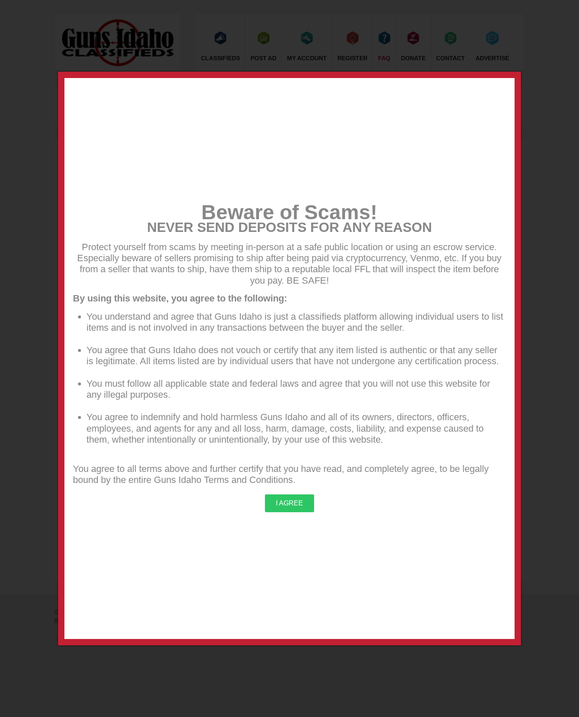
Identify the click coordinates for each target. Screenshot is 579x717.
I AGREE (289, 503)
